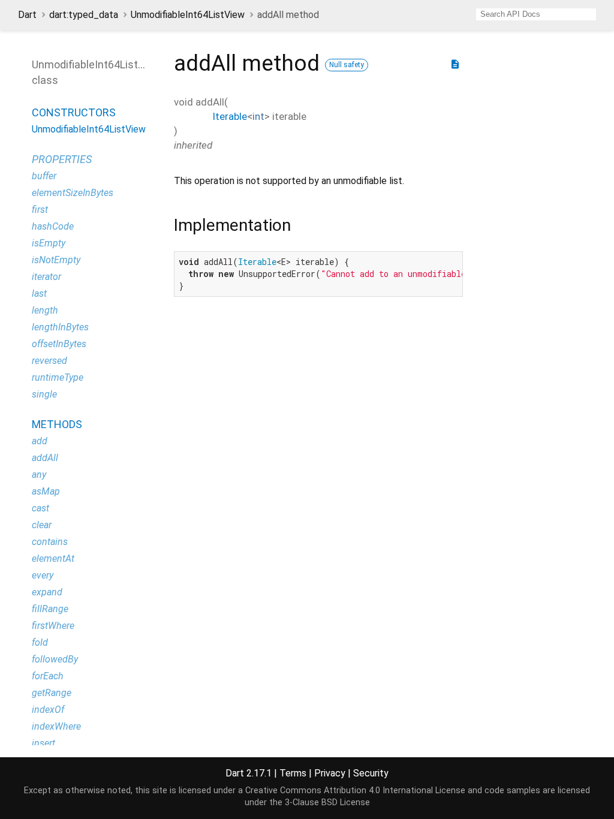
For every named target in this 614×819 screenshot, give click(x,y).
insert (43, 743)
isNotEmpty (56, 260)
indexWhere (56, 726)
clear (42, 525)
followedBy (55, 659)
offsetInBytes (59, 344)
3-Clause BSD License (327, 802)
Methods (57, 424)
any (39, 474)
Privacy (329, 773)
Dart (27, 14)
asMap (46, 491)
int (258, 116)
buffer (44, 176)
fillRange (50, 609)
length (45, 310)
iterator (46, 276)
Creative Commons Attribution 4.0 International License (355, 790)
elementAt (53, 558)
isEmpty (48, 243)
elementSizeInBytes (72, 192)
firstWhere (53, 625)
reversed (49, 360)
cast (40, 508)
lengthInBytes (60, 327)
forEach (48, 676)
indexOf (48, 709)
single (44, 394)
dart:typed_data (83, 14)
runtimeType (57, 377)
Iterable (229, 116)
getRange (51, 692)
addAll (45, 457)
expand (47, 592)
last (39, 293)
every (42, 575)
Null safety (346, 65)
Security (371, 773)
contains (50, 541)
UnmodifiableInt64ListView (188, 14)
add (39, 441)
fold (40, 642)
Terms (292, 773)
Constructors (74, 112)
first (40, 209)
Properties (62, 159)
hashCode (53, 226)
